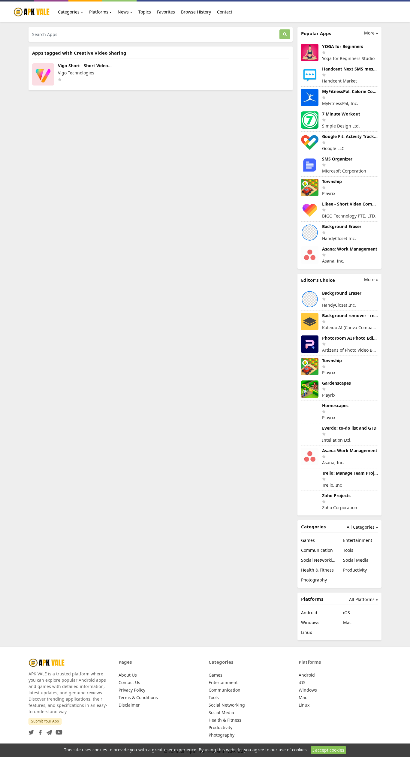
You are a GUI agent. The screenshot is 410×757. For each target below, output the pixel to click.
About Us (128, 675)
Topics (144, 12)
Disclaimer (129, 705)
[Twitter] (31, 730)
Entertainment (357, 540)
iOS (346, 612)
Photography (314, 580)
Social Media (356, 560)
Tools (348, 550)
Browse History (196, 12)
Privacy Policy (132, 690)
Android (309, 612)
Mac (347, 622)
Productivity (355, 570)
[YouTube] (57, 730)
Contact (224, 12)
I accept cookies (328, 750)
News (123, 12)
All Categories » (362, 527)
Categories (69, 12)
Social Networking (318, 560)
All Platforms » (363, 599)
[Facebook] (39, 730)
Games (308, 540)
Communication (317, 550)
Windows (310, 622)
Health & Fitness (317, 570)
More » (371, 33)
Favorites (166, 12)
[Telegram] (48, 730)
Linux (306, 632)
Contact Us (129, 682)
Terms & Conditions (138, 697)
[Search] (284, 34)
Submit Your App (45, 721)
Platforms (98, 12)
